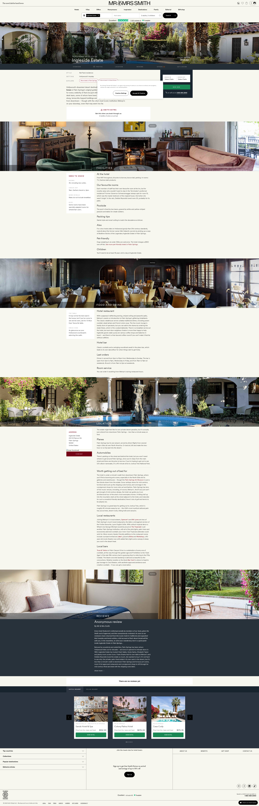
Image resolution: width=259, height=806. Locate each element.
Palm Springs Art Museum (134, 480)
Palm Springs (78, 56)
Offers (98, 10)
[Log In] (253, 3)
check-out (181, 77)
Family (156, 10)
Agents (61, 803)
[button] (238, 3)
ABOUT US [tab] (183, 751)
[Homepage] (129, 3)
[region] (130, 90)
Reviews (140, 66)
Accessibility (84, 803)
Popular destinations (10, 762)
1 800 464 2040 (181, 93)
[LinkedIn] (249, 786)
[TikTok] (255, 786)
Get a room (182, 66)
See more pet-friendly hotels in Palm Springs (122, 244)
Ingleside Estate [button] (91, 15)
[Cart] (246, 3)
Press (54, 803)
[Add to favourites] (68, 60)
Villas (88, 10)
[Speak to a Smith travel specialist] (238, 3)
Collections (7, 756)
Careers (67, 803)
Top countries (8, 751)
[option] (91, 717)
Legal (44, 803)
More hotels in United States (108, 80)
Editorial (168, 10)
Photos (99, 66)
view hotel (91, 735)
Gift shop (181, 10)
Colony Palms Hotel (123, 726)
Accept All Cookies (139, 93)
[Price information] (190, 60)
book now (176, 87)
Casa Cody (158, 726)
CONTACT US (247, 751)
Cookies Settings (120, 93)
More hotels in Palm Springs (89, 80)
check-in (168, 77)
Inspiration (127, 10)
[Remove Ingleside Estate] (98, 15)
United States (91, 56)
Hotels (76, 10)
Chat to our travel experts (249, 802)
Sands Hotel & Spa (84, 726)
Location (119, 66)
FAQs (49, 803)
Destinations (142, 10)
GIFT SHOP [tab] (225, 751)
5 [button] (134, 743)
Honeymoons (112, 10)
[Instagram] (239, 786)
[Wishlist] (242, 3)
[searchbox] (107, 15)
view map (79, 454)
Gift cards (75, 803)
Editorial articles (9, 767)
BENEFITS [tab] (204, 751)
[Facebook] (244, 786)
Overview (77, 66)
